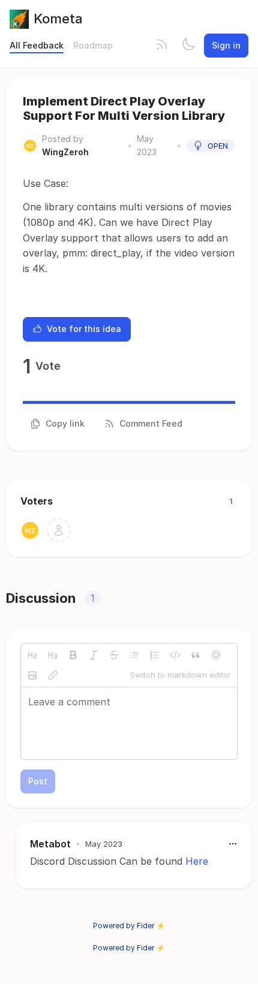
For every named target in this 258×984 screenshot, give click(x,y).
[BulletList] (134, 655)
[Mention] (216, 655)
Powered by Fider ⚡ (129, 925)
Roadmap (93, 45)
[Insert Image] (32, 675)
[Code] (175, 655)
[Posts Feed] (162, 46)
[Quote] (196, 655)
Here (196, 861)
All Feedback (37, 45)
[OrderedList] (155, 655)
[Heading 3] (53, 655)
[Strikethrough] (114, 655)
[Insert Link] (53, 675)
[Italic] (94, 655)
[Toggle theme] (188, 46)
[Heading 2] (32, 655)
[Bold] (73, 655)
